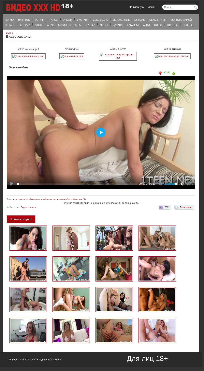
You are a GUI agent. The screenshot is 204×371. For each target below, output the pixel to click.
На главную (136, 7)
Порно (9, 20)
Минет (104, 25)
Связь (151, 7)
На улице (24, 20)
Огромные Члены (69, 25)
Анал (50, 25)
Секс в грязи (158, 20)
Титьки (90, 25)
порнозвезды (63, 199)
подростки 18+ (78, 199)
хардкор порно (48, 199)
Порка (158, 25)
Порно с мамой (181, 20)
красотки (23, 199)
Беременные (121, 20)
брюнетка (34, 199)
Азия (146, 25)
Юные (39, 25)
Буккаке (139, 20)
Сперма (25, 25)
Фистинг (82, 20)
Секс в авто (100, 20)
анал (15, 199)
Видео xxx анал (28, 207)
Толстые (172, 25)
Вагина (118, 25)
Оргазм (67, 20)
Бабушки (133, 25)
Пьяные (188, 25)
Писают (10, 25)
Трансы (53, 20)
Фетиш (39, 20)
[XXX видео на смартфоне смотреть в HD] (39, 7)
